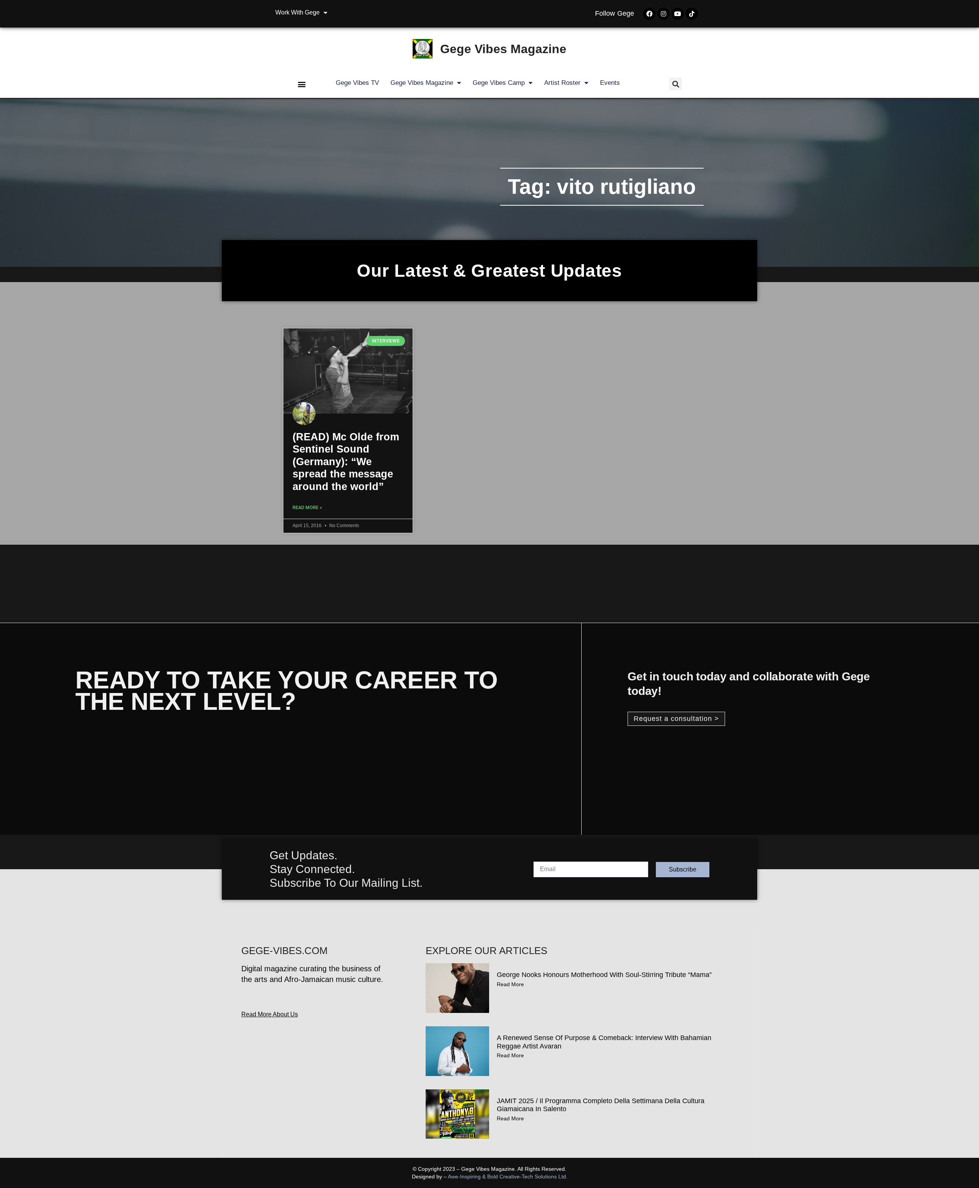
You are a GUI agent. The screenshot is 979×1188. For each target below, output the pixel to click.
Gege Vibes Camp (499, 82)
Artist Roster (562, 82)
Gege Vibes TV (357, 82)
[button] (302, 84)
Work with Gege (297, 12)
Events (610, 82)
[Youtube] (678, 14)
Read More (510, 984)
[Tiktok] (692, 14)
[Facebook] (649, 14)
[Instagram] (663, 14)
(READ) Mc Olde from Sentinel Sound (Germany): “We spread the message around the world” (346, 461)
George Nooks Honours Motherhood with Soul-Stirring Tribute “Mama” (604, 975)
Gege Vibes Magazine (503, 49)
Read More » (307, 507)
